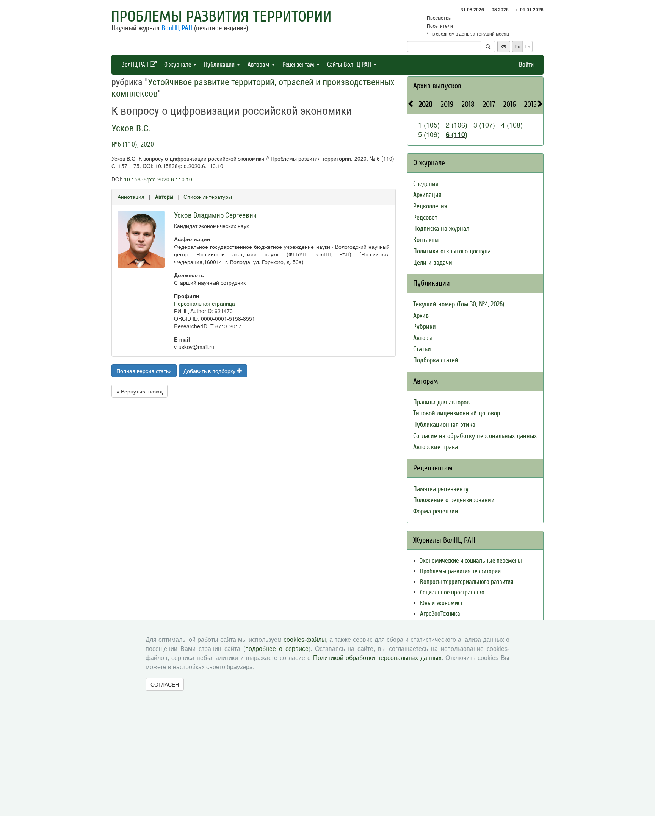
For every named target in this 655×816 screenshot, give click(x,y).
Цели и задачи (432, 263)
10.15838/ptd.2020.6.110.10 (158, 179)
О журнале (178, 64)
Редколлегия (430, 206)
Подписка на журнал (441, 228)
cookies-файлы (305, 640)
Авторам (259, 64)
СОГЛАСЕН (164, 684)
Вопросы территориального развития (467, 581)
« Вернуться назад (139, 391)
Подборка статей (435, 360)
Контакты (426, 240)
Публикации (220, 64)
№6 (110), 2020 (132, 144)
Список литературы (207, 196)
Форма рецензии (435, 511)
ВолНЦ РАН (176, 28)
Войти (526, 64)
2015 (530, 104)
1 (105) (429, 124)
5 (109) (429, 134)
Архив (421, 316)
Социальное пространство (452, 592)
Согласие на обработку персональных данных (475, 436)
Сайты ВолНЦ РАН (350, 64)
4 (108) (512, 124)
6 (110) (456, 134)
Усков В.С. (131, 128)
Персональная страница (204, 303)
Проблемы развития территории (221, 17)
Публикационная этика (444, 425)
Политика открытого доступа (452, 251)
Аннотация (131, 196)
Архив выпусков (437, 85)
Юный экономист (441, 603)
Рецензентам (299, 64)
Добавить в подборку (210, 370)
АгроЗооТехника (440, 613)
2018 (468, 104)
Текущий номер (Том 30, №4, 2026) (458, 304)
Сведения (426, 184)
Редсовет (425, 218)
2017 (489, 104)
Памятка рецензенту (441, 489)
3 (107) (484, 124)
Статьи (422, 349)
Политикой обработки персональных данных (377, 658)
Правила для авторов (441, 402)
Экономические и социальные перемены (471, 560)
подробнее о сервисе (277, 649)
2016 (509, 104)
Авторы (164, 196)
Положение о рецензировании (454, 500)
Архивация (427, 195)
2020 (425, 104)
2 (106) (456, 124)
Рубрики (424, 327)
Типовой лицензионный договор (456, 413)
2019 (447, 104)
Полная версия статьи (144, 370)
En (527, 46)
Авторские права (435, 447)
